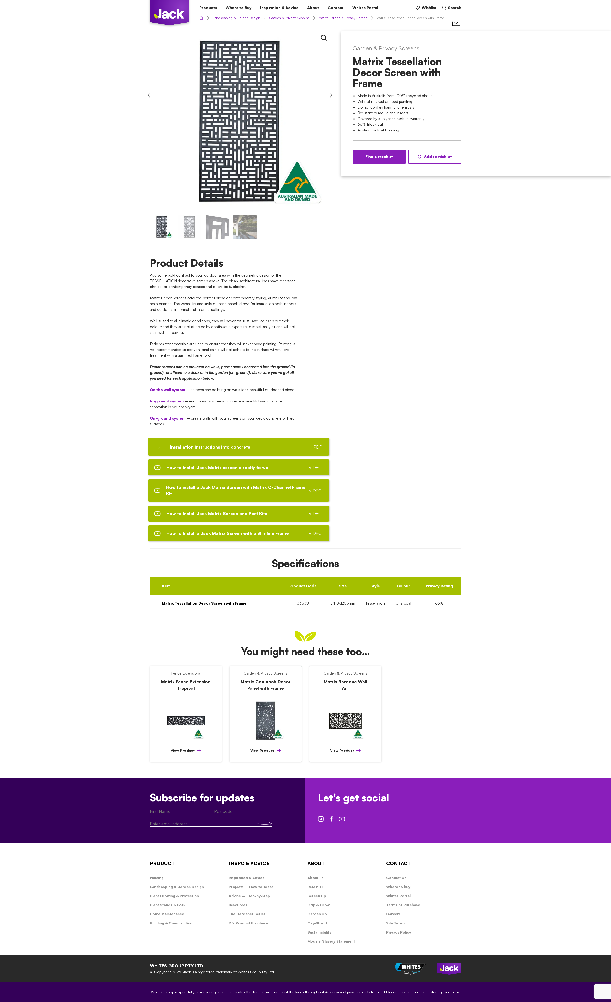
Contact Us (396, 878)
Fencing (157, 878)
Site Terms (395, 923)
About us (315, 878)
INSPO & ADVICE (249, 863)
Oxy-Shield (317, 923)
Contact (336, 7)
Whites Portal (365, 7)
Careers (393, 914)
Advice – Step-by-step (249, 896)
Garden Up (317, 914)
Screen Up (316, 896)
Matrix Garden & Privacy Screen (343, 18)
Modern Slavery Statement (331, 941)
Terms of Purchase (403, 905)
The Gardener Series (247, 914)
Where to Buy (239, 7)
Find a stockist (379, 156)
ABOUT (316, 863)
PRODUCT (162, 863)
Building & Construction (171, 923)
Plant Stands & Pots (167, 905)
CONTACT (398, 863)
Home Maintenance (167, 914)
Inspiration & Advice (279, 7)
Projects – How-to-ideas (251, 887)
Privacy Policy (398, 932)
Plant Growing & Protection (174, 896)
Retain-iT (315, 887)
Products (208, 7)
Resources (238, 905)
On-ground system (167, 418)
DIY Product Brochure (248, 923)
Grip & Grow (318, 905)
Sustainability (319, 932)
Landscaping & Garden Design (236, 18)
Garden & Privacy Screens (289, 18)
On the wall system (167, 389)
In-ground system (167, 401)
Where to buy (398, 887)
